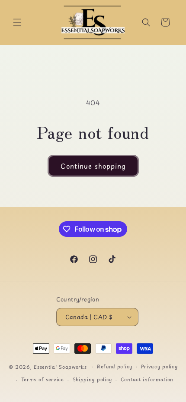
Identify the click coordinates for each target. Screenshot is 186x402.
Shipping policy (92, 379)
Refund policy (114, 366)
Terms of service (42, 379)
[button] (17, 22)
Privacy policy (159, 366)
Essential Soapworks (60, 366)
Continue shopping (93, 166)
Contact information (147, 379)
